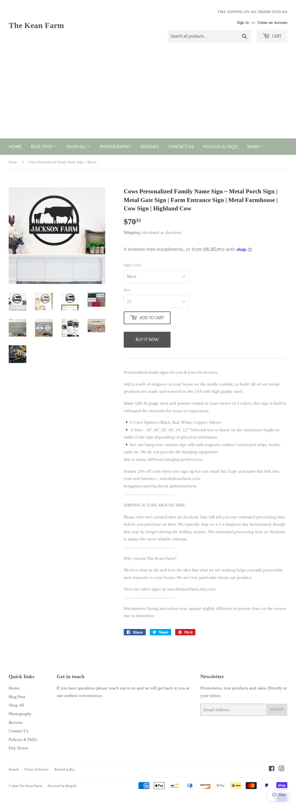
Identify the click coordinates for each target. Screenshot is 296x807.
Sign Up (277, 710)
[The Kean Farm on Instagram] (281, 769)
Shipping (132, 232)
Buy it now (147, 339)
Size (127, 290)
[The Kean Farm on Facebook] (272, 769)
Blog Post (42, 146)
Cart (276, 36)
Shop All (76, 146)
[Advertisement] (148, 94)
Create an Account (272, 22)
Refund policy (64, 769)
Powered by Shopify (62, 786)
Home (15, 146)
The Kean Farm (36, 25)
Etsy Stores (18, 748)
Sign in (243, 22)
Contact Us (181, 146)
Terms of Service (36, 769)
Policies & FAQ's (220, 146)
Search (14, 769)
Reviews (149, 146)
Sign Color (132, 265)
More (253, 146)
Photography (115, 146)
